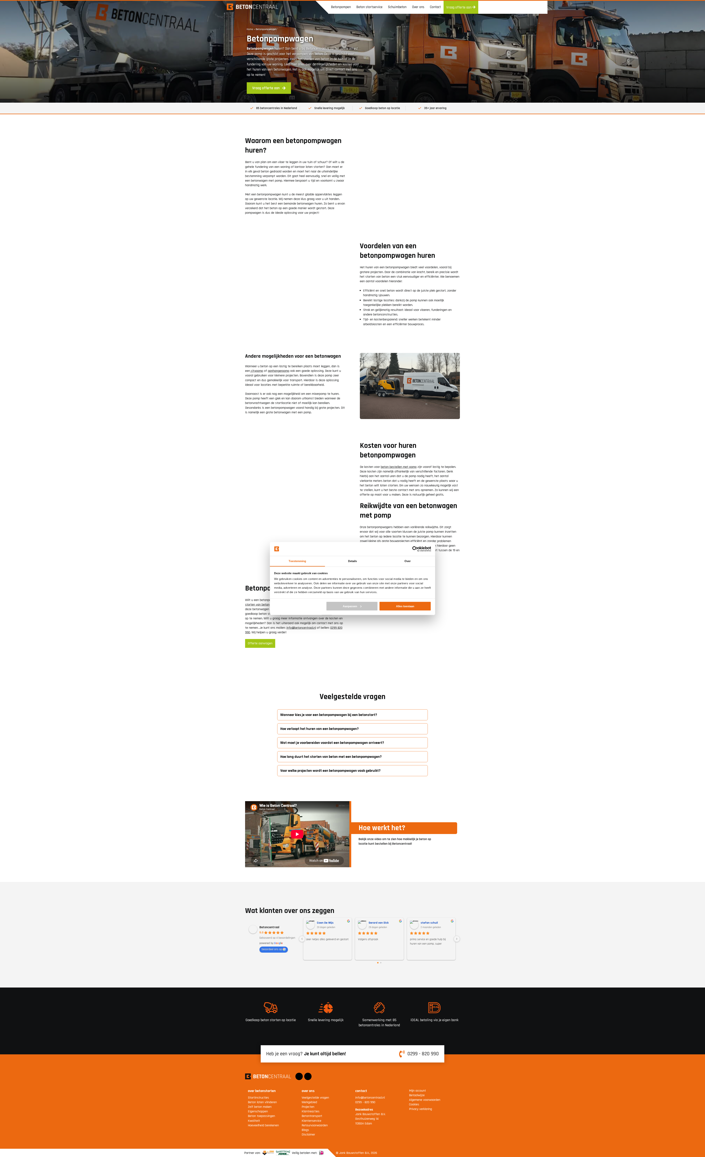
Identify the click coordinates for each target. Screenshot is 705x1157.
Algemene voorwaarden (424, 1100)
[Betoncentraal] (252, 7)
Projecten (308, 1107)
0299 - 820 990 (423, 1054)
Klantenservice (311, 1121)
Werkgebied (309, 1102)
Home (250, 29)
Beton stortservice (369, 7)
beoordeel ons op (272, 949)
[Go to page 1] (381, 962)
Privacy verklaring (420, 1109)
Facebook (299, 1074)
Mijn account (417, 1091)
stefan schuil (377, 923)
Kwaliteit (254, 1121)
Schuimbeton (397, 7)
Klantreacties (310, 1111)
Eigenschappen (258, 1111)
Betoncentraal (269, 927)
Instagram (308, 1074)
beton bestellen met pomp (399, 467)
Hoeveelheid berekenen (263, 1125)
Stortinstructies (258, 1097)
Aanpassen (350, 606)
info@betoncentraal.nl (301, 628)
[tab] (352, 714)
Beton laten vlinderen (262, 1102)
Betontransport (312, 1116)
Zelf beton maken (260, 1107)
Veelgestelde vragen (315, 1097)
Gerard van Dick (327, 923)
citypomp (256, 371)
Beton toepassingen (261, 1116)
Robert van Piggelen (434, 923)
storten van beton (257, 604)
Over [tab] (407, 561)
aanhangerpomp (278, 371)
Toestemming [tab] (297, 561)
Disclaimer (308, 1134)
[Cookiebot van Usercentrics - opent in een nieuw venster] (415, 549)
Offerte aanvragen (260, 643)
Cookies (414, 1104)
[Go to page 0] (378, 962)
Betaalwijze (417, 1095)
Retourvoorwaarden (315, 1125)
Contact (435, 7)
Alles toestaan (405, 606)
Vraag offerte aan (459, 7)
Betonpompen (341, 7)
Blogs (305, 1130)
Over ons (418, 7)
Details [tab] (352, 561)
